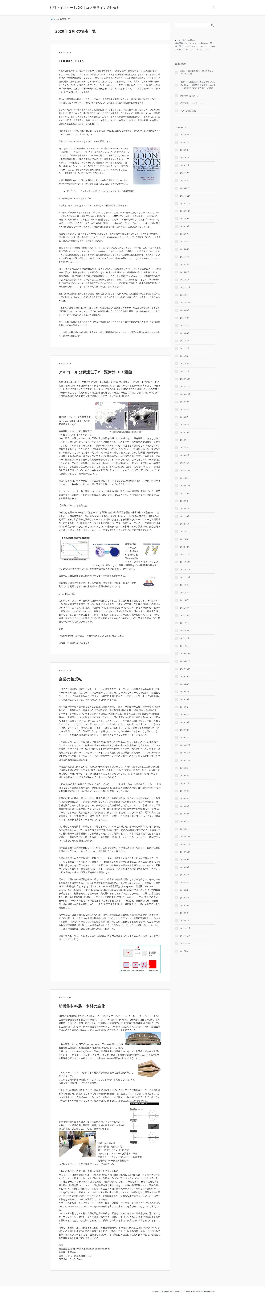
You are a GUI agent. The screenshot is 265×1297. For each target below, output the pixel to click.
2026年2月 (185, 180)
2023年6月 (185, 425)
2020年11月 (185, 661)
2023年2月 (185, 455)
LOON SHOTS (71, 61)
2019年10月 (185, 760)
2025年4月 (185, 257)
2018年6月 (185, 882)
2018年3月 (185, 905)
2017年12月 (185, 928)
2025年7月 (185, 234)
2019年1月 (185, 829)
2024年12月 (185, 287)
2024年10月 (185, 303)
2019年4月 (185, 806)
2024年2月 (185, 364)
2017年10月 (185, 943)
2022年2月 (185, 547)
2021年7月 (185, 600)
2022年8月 (185, 501)
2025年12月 (185, 196)
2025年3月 (185, 264)
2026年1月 (185, 188)
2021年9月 (185, 585)
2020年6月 (185, 699)
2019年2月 (185, 821)
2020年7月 (185, 692)
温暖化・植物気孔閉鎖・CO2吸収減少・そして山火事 (197, 72)
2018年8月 (185, 867)
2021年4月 (185, 623)
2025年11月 (185, 203)
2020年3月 (185, 722)
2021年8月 (185, 592)
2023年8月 (185, 409)
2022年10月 (185, 486)
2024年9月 (185, 310)
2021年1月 (185, 646)
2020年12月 (185, 653)
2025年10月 (185, 211)
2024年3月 (185, 356)
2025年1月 (185, 280)
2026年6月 (185, 150)
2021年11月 (185, 570)
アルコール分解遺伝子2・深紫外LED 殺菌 (95, 372)
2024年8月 (185, 318)
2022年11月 (185, 478)
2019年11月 (185, 753)
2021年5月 (185, 615)
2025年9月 (185, 219)
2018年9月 (185, 860)
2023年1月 (185, 463)
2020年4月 (185, 715)
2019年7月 (185, 783)
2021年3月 (185, 631)
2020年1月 (185, 737)
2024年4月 (185, 348)
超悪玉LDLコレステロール (191, 103)
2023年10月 (185, 394)
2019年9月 (185, 768)
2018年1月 (185, 921)
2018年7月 (185, 875)
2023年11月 (185, 386)
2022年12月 (185, 470)
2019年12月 (185, 745)
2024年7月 (185, 325)
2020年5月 (185, 707)
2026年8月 (185, 135)
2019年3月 (185, 814)
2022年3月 (185, 539)
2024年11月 (185, 295)
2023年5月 (185, 432)
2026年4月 (185, 165)
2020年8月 (185, 684)
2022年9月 (185, 493)
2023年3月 (185, 447)
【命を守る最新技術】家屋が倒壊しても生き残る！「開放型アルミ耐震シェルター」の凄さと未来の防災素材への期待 (197, 85)
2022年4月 (185, 531)
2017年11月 (185, 936)
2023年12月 (185, 379)
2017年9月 (185, 951)
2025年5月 (185, 249)
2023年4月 (185, 440)
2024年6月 (185, 333)
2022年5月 (185, 524)
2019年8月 (185, 776)
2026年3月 (185, 173)
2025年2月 (185, 272)
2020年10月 (185, 669)
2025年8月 (185, 226)
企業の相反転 (70, 679)
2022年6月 (185, 516)
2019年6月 (185, 791)
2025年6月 (185, 242)
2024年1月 (185, 371)
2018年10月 (185, 852)
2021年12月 (185, 562)
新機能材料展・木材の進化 (82, 1006)
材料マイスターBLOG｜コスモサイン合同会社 (85, 7)
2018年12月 (185, 837)
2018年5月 (185, 890)
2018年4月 (185, 898)
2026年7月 (185, 142)
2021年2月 (185, 638)
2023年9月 (185, 402)
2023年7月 (185, 417)
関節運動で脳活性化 (189, 95)
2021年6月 (185, 608)
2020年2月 (185, 730)
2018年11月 (185, 844)
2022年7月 (185, 509)
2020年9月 (185, 676)
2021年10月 (185, 577)
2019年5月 (185, 798)
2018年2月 (185, 913)
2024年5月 (185, 341)
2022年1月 (185, 554)
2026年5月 (185, 158)
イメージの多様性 (188, 111)
